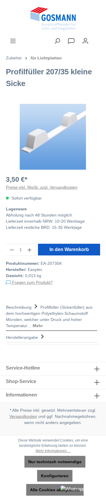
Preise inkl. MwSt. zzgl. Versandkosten (41, 187)
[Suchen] (57, 41)
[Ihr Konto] (85, 41)
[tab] (51, 316)
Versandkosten (23, 416)
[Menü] (13, 41)
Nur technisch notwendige (55, 461)
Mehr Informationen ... (53, 451)
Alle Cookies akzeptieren (55, 489)
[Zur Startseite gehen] (53, 18)
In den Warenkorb (69, 249)
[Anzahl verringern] (12, 250)
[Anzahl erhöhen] (30, 250)
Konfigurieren (55, 475)
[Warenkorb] (96, 38)
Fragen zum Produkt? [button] (32, 282)
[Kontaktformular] (71, 41)
